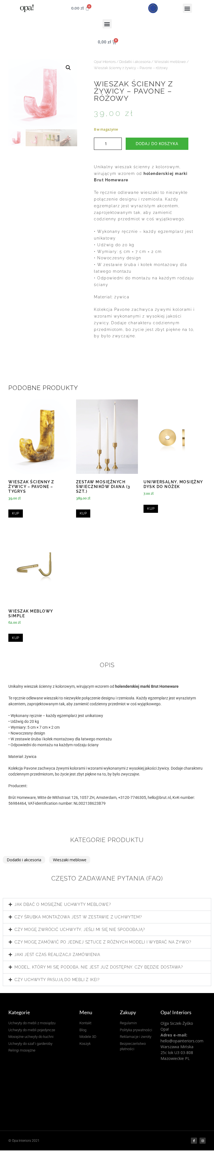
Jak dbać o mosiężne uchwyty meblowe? (62, 904)
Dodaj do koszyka (157, 144)
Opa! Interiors (105, 62)
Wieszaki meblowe (170, 62)
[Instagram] (203, 1141)
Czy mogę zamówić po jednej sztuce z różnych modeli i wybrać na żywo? (102, 942)
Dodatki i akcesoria (134, 62)
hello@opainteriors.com (181, 1040)
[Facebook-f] (194, 1141)
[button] (187, 8)
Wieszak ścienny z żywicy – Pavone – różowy (131, 68)
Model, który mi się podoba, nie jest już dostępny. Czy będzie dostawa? (98, 967)
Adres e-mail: (173, 1035)
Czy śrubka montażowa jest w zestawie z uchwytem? (78, 917)
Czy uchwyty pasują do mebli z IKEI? (57, 979)
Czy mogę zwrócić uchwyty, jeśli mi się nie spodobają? (79, 929)
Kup (15, 513)
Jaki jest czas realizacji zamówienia (57, 954)
